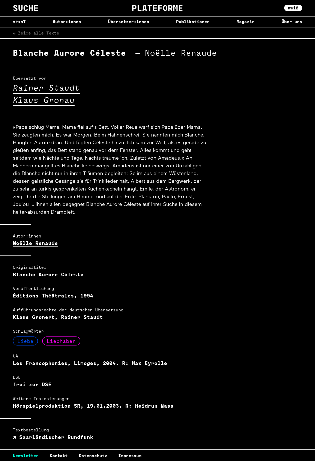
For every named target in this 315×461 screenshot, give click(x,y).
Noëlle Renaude (35, 243)
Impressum (129, 455)
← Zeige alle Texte (36, 33)
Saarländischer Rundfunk (54, 437)
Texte (19, 21)
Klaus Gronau (44, 99)
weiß (293, 8)
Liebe (25, 341)
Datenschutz (93, 455)
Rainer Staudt (46, 87)
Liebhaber (61, 341)
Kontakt (59, 455)
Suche (26, 8)
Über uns (292, 21)
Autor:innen (67, 21)
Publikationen (193, 21)
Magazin (246, 21)
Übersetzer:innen (128, 21)
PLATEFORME (157, 7)
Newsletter (26, 455)
